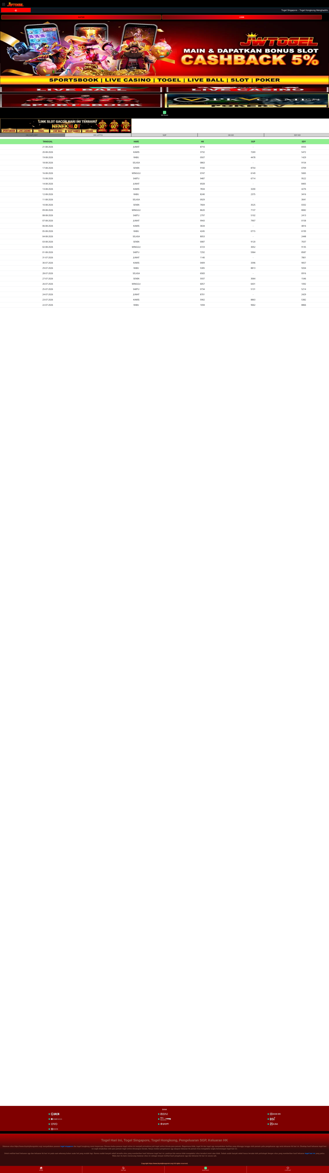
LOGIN (241, 17)
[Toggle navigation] (3, 4)
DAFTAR (81, 17)
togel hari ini (310, 1153)
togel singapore (67, 1146)
